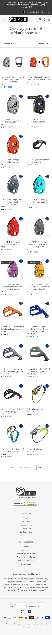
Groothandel (26, 564)
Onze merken (26, 525)
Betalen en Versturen (26, 554)
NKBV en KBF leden (26, 560)
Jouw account (26, 528)
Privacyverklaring (31, 624)
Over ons (26, 550)
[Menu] (4, 19)
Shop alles (26, 521)
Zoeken (26, 518)
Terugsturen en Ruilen (26, 557)
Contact (26, 547)
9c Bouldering (26, 532)
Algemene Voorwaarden (14, 624)
